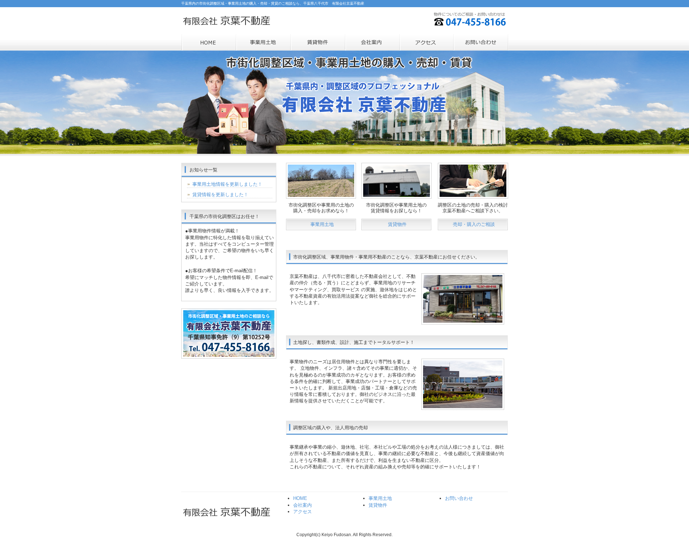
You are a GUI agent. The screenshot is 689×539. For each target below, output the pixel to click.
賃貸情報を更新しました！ (220, 194)
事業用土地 (263, 42)
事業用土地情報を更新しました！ (227, 184)
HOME (208, 42)
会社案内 (372, 42)
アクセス (426, 42)
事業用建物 (317, 42)
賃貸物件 (397, 224)
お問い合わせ (481, 42)
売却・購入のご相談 (474, 224)
